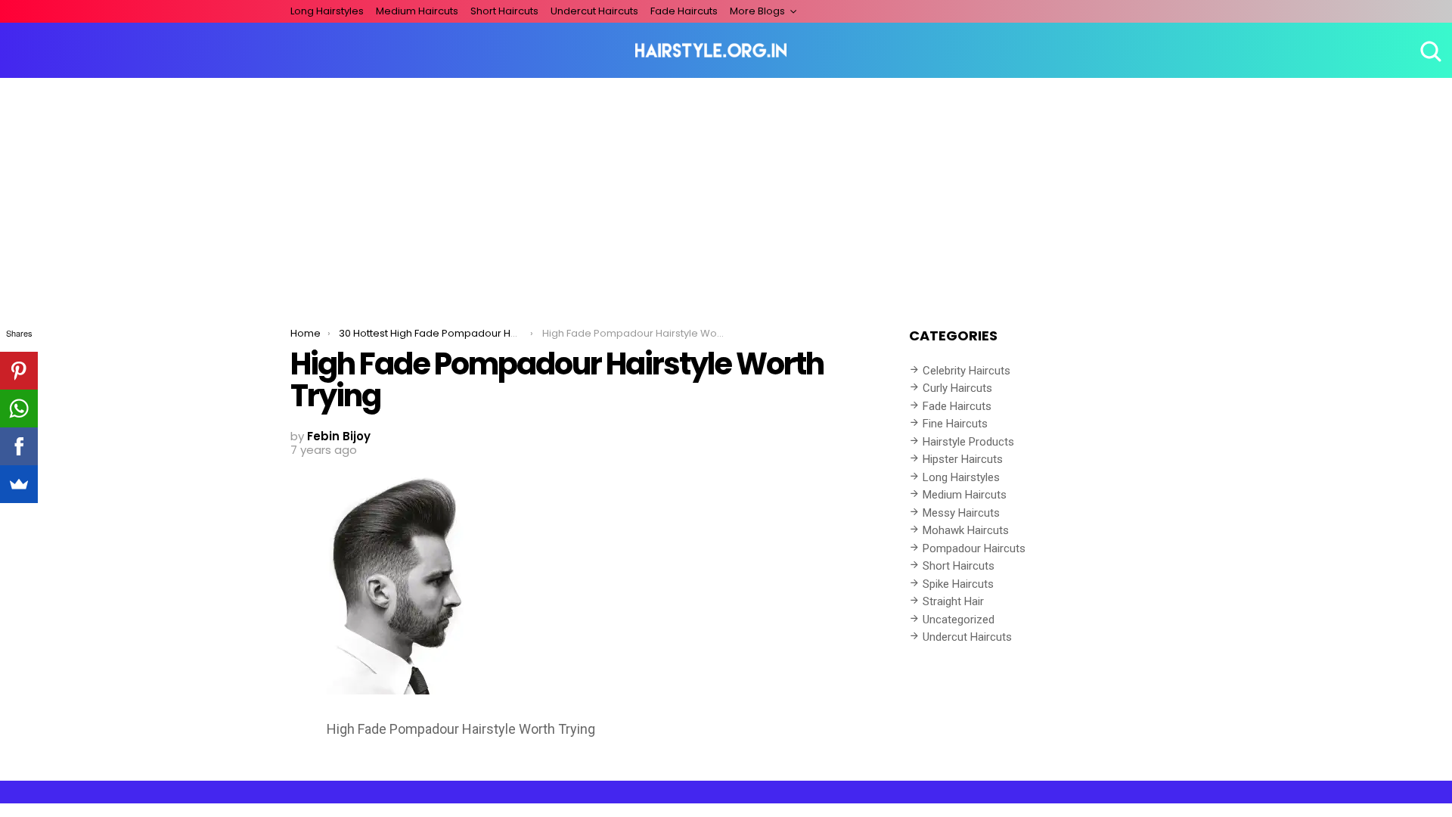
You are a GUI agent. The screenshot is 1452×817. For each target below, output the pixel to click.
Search (1429, 51)
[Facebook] (19, 446)
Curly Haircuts (957, 388)
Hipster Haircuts (963, 459)
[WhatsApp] (19, 408)
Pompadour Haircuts (974, 548)
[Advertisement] (726, 191)
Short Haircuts (504, 11)
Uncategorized (958, 619)
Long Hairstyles (327, 11)
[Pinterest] (19, 371)
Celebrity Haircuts (966, 370)
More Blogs (757, 11)
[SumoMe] (19, 484)
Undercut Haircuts (594, 11)
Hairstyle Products (968, 442)
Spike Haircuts (958, 584)
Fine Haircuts (955, 423)
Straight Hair (953, 601)
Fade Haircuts (684, 11)
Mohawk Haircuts (966, 530)
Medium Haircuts (417, 11)
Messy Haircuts (961, 513)
